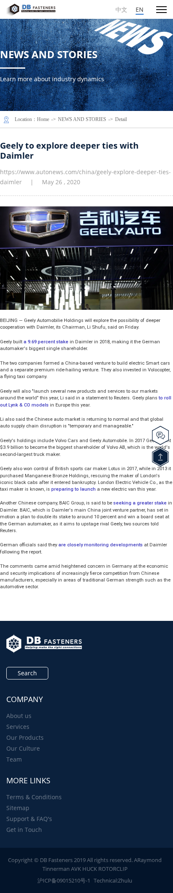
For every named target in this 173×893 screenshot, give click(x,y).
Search (27, 673)
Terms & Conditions (34, 797)
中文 (121, 9)
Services (17, 727)
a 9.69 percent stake (46, 342)
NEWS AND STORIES (82, 119)
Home (43, 119)
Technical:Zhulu (113, 880)
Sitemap (17, 808)
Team (14, 759)
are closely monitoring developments (100, 545)
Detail (121, 119)
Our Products (25, 737)
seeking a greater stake (140, 503)
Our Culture (23, 748)
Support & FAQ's (29, 819)
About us (18, 716)
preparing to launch (73, 489)
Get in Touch (24, 830)
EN (140, 9)
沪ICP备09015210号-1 (63, 880)
